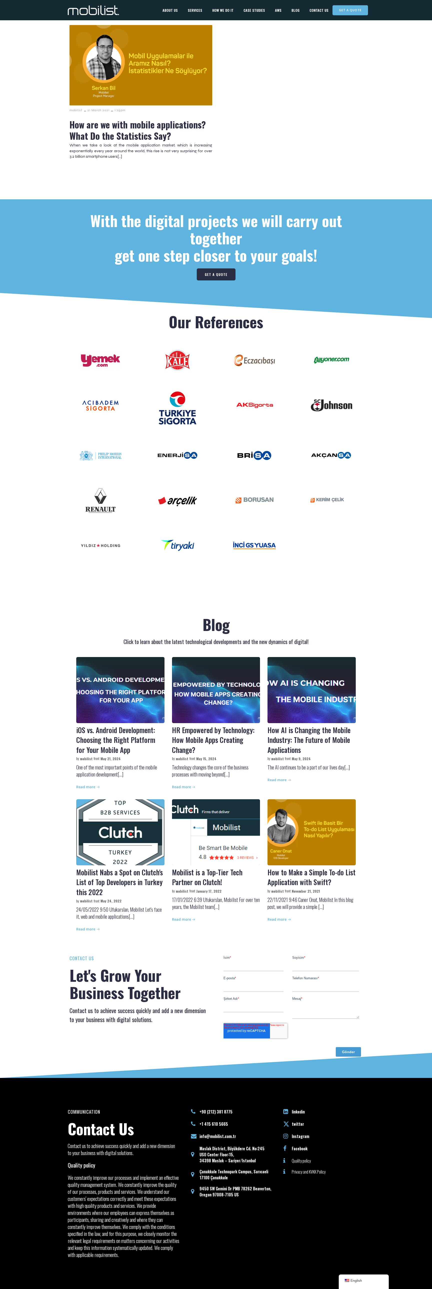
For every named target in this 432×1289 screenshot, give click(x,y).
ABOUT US (170, 10)
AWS (278, 10)
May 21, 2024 (110, 758)
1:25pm (120, 110)
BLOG (296, 10)
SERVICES (195, 10)
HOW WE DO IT (223, 10)
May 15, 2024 (206, 758)
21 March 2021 (99, 110)
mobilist (76, 110)
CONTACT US (319, 10)
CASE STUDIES (254, 10)
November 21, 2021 (306, 891)
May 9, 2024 (301, 758)
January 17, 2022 (209, 891)
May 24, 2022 (111, 900)
